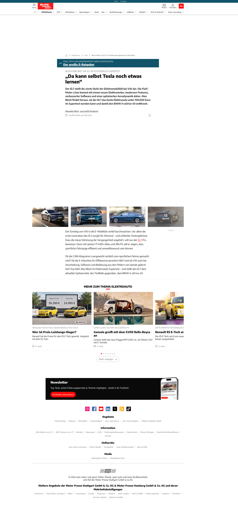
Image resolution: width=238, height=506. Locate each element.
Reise (96, 12)
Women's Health (116, 497)
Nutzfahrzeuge (115, 12)
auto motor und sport (78, 447)
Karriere (108, 436)
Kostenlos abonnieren (63, 394)
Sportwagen (84, 12)
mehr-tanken (123, 493)
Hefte (116, 1)
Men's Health (137, 493)
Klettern (112, 493)
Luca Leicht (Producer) (89, 111)
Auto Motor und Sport (55, 493)
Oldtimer (130, 12)
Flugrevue (101, 493)
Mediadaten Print (117, 458)
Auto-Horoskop (174, 12)
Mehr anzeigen (106, 359)
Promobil (176, 493)
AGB (100, 432)
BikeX (70, 493)
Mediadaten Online (99, 458)
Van (103, 12)
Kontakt (79, 432)
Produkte (123, 1)
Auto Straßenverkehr (125, 447)
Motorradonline (152, 493)
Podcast (72, 421)
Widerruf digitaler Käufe (151, 421)
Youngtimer (108, 447)
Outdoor (165, 493)
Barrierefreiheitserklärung (167, 432)
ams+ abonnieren (112, 421)
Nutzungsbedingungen (114, 432)
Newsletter (82, 421)
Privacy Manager (147, 432)
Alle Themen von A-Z (64, 432)
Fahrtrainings (60, 421)
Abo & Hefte (142, 447)
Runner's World (99, 497)
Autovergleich (96, 421)
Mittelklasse (46, 12)
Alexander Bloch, (72, 111)
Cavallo (91, 493)
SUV (58, 12)
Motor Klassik (95, 447)
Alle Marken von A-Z (44, 432)
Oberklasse (69, 12)
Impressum (90, 432)
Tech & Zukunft (156, 12)
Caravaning (80, 493)
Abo (181, 6)
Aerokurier (39, 493)
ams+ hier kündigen (130, 421)
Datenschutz (132, 432)
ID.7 (140, 239)
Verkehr (142, 12)
